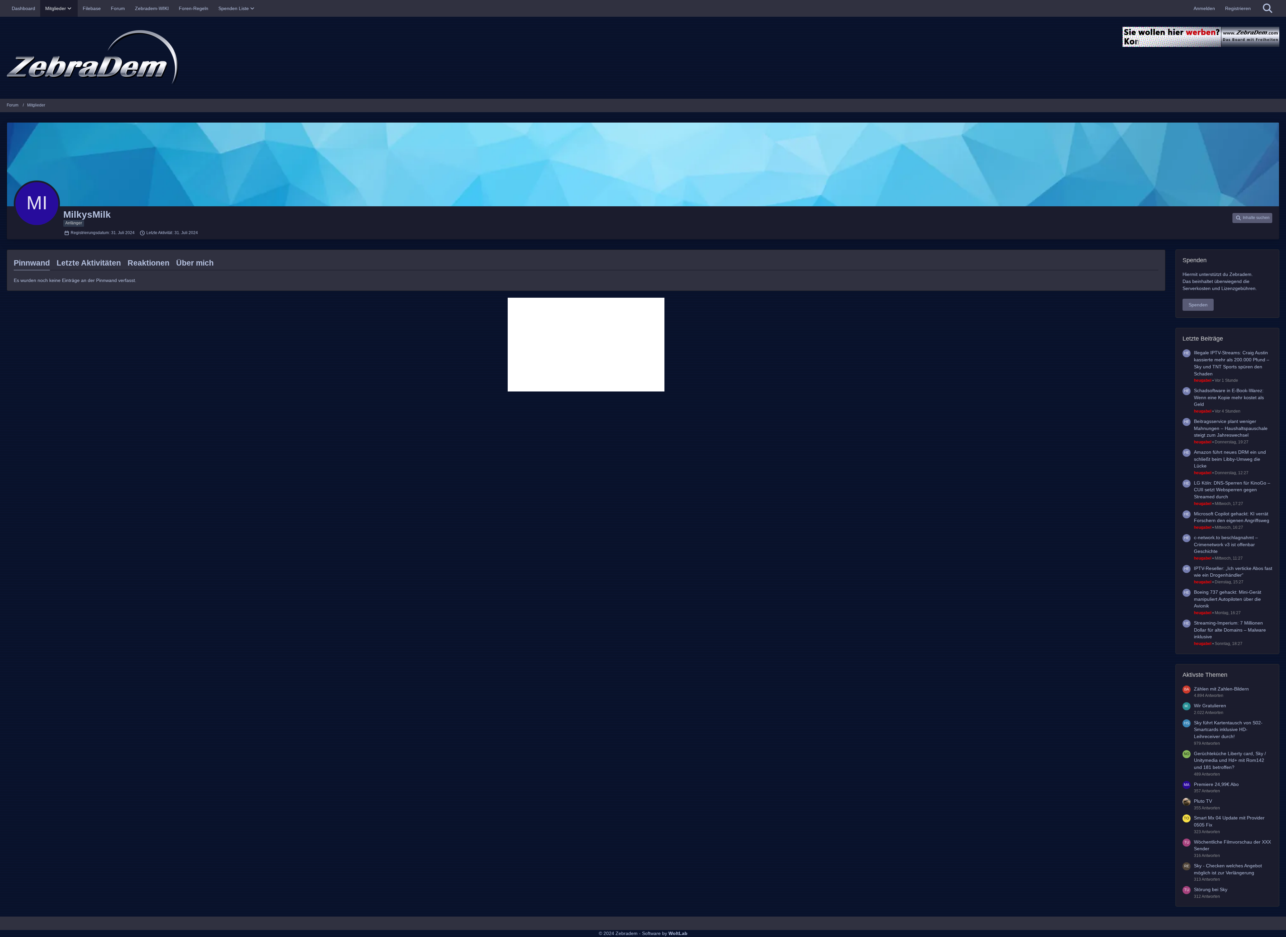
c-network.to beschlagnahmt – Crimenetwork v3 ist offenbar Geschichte (1226, 544)
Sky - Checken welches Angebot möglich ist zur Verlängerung (1228, 869)
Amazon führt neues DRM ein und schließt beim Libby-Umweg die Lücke (1230, 458)
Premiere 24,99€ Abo (1216, 784)
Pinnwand (32, 263)
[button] (1252, 218)
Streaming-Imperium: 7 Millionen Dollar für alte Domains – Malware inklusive (1230, 629)
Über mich (195, 263)
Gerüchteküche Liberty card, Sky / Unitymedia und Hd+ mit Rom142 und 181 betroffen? (1230, 760)
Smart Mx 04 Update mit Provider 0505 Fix (1229, 821)
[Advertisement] (586, 344)
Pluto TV (1203, 801)
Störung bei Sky (1210, 889)
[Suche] (1267, 8)
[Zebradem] (643, 58)
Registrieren (1238, 8)
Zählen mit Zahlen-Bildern (1221, 689)
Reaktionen (148, 263)
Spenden (1198, 304)
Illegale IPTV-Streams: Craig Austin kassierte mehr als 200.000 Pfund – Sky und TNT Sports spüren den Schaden (1231, 363)
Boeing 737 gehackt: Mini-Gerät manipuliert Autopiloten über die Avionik (1227, 598)
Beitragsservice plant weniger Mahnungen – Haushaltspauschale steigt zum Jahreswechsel (1231, 428)
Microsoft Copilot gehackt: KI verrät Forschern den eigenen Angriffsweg (1231, 517)
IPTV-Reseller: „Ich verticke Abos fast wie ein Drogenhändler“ (1233, 572)
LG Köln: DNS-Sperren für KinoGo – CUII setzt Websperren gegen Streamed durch (1232, 489)
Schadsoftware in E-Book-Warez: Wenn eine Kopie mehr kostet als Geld (1229, 397)
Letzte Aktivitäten (89, 263)
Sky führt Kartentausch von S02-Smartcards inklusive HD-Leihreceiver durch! (1228, 729)
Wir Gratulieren (1210, 705)
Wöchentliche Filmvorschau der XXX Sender (1232, 845)
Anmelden (1204, 8)
